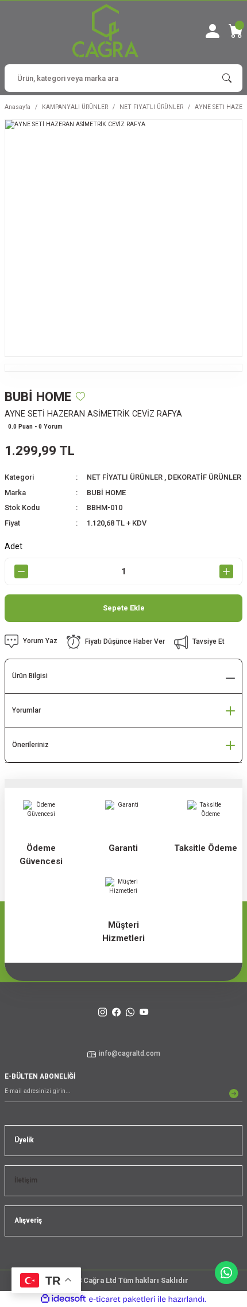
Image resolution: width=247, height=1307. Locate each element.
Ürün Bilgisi (30, 676)
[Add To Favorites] (80, 396)
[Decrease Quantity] (21, 571)
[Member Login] (212, 31)
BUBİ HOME (106, 492)
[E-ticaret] (122, 1299)
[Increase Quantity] (226, 571)
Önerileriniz (30, 745)
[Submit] (233, 1093)
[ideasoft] (63, 1299)
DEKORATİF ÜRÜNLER (204, 477)
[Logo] (105, 30)
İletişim (25, 1180)
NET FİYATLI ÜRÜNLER (125, 477)
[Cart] (235, 31)
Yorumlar (26, 710)
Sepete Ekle (124, 608)
